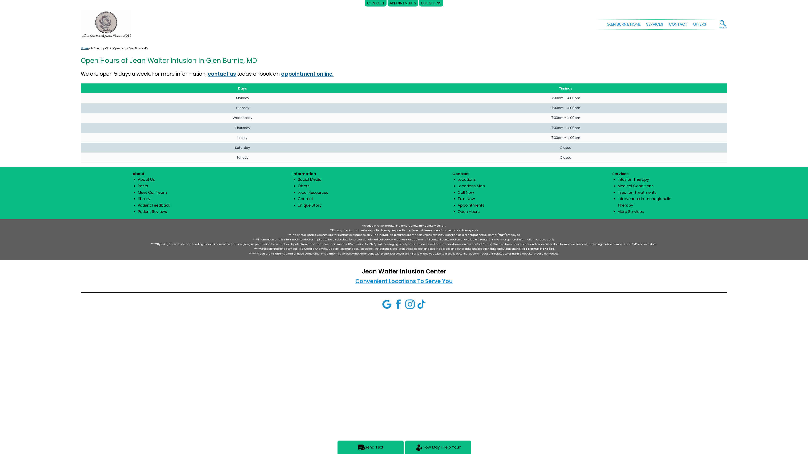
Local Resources (313, 192)
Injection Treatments (637, 192)
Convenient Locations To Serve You (404, 281)
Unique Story (310, 205)
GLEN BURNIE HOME (624, 24)
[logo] (106, 22)
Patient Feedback (154, 205)
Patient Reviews (152, 211)
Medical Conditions (636, 186)
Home (85, 48)
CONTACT (678, 24)
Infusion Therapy (633, 179)
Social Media (310, 179)
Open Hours (469, 211)
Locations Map (471, 186)
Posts (143, 186)
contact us (222, 73)
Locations (467, 179)
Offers (304, 186)
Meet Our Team (152, 192)
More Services (631, 211)
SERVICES (654, 24)
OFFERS (699, 24)
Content (305, 198)
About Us (146, 179)
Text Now (466, 198)
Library (144, 198)
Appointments (471, 205)
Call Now (466, 192)
